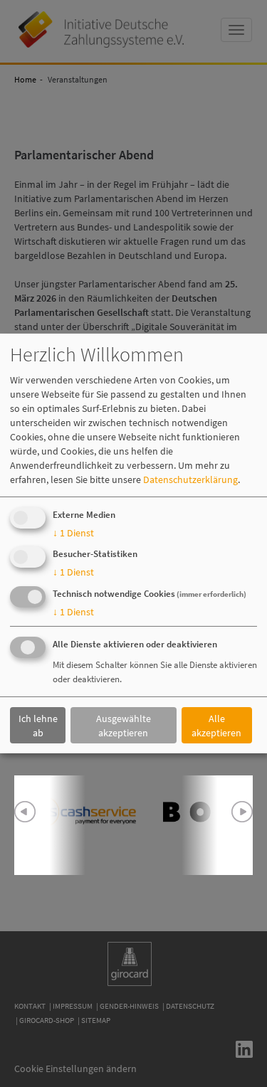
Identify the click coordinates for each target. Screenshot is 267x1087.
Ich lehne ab (38, 724)
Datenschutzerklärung (190, 479)
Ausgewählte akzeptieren (123, 724)
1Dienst (73, 532)
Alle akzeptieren (216, 724)
